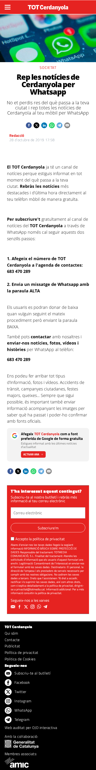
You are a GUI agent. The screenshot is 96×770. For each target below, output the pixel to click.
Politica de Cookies (20, 659)
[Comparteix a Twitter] (36, 125)
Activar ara (31, 454)
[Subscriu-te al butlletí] (13, 607)
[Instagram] (33, 607)
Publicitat (12, 646)
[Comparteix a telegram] (59, 125)
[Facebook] (20, 607)
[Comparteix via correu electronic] (67, 125)
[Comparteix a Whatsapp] (52, 125)
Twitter (20, 691)
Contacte (12, 639)
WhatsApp (23, 710)
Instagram (22, 701)
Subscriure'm (48, 528)
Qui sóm (11, 633)
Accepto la (40, 539)
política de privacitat (49, 539)
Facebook (22, 682)
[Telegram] (46, 607)
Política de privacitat (21, 652)
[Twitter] (26, 607)
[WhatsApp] (39, 607)
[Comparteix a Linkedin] (44, 125)
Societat (48, 67)
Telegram (21, 719)
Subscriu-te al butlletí (32, 673)
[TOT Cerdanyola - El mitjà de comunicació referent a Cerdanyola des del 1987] (48, 6)
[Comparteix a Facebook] (29, 125)
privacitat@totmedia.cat (30, 589)
